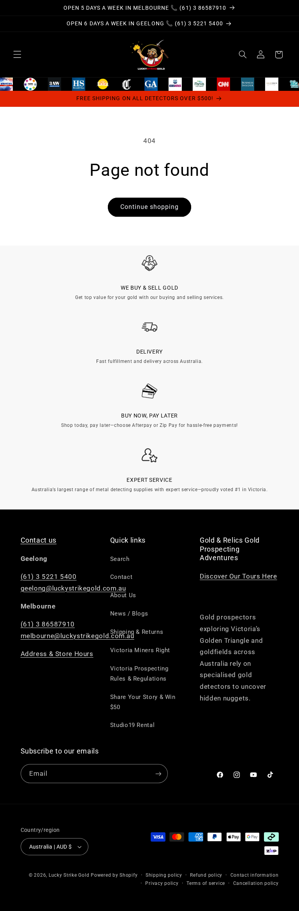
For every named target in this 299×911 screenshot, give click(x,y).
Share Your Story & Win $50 (143, 702)
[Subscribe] (158, 773)
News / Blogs (129, 613)
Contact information (254, 875)
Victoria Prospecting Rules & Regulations (139, 673)
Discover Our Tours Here (238, 576)
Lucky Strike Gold (69, 875)
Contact (121, 576)
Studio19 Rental (132, 725)
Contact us (39, 540)
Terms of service (205, 883)
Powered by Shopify (114, 875)
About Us (123, 595)
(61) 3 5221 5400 (49, 576)
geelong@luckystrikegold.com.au (73, 588)
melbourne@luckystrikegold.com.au (77, 636)
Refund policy (206, 875)
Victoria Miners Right (140, 650)
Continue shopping (149, 207)
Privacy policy (161, 883)
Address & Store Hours (57, 654)
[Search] (243, 55)
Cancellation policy (256, 883)
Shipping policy (164, 875)
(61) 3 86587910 (48, 624)
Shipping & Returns (136, 631)
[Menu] (17, 55)
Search (120, 559)
